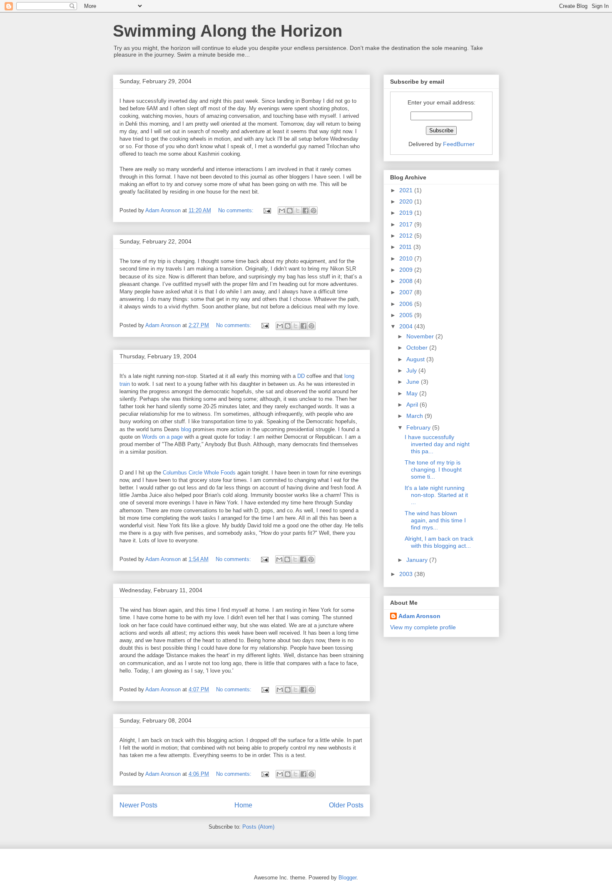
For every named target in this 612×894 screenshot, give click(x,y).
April (413, 404)
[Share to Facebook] (305, 210)
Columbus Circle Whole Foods (199, 472)
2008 (406, 281)
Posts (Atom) (258, 827)
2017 (406, 224)
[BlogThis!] (290, 210)
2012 (406, 235)
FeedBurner (459, 144)
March (415, 415)
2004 (406, 326)
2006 (406, 303)
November (420, 336)
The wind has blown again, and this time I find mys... (435, 520)
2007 (406, 292)
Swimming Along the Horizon (227, 31)
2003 (406, 574)
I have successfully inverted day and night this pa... (437, 444)
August (416, 359)
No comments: (236, 210)
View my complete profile (423, 627)
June (413, 381)
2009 (406, 269)
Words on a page (162, 437)
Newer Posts (138, 805)
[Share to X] (298, 210)
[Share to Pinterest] (313, 210)
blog (186, 429)
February (419, 427)
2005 (406, 315)
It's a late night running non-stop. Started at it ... (436, 494)
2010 (406, 258)
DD (301, 376)
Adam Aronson (419, 616)
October (417, 347)
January (417, 559)
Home (243, 805)
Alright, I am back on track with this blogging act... (439, 542)
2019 (406, 212)
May (412, 393)
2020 (406, 201)
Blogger (347, 877)
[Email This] (282, 210)
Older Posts (346, 805)
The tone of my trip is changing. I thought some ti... (433, 469)
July (412, 370)
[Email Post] (267, 210)
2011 (406, 246)
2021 (406, 190)
